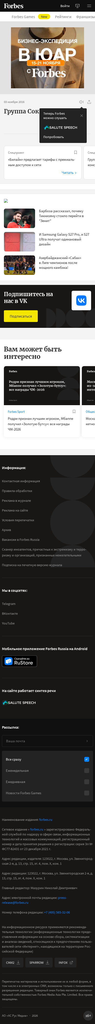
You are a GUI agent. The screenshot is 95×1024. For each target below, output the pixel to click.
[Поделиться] (89, 102)
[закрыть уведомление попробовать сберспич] (82, 116)
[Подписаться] (87, 741)
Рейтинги (63, 16)
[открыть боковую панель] (77, 6)
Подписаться (21, 316)
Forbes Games (29, 16)
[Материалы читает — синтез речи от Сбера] (81, 102)
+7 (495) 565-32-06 (57, 912)
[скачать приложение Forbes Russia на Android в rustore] (19, 661)
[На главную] (13, 5)
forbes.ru (45, 819)
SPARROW (36, 962)
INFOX (63, 962)
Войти (65, 6)
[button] (89, 6)
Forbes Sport (16, 412)
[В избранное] (75, 152)
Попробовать (53, 137)
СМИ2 (10, 962)
